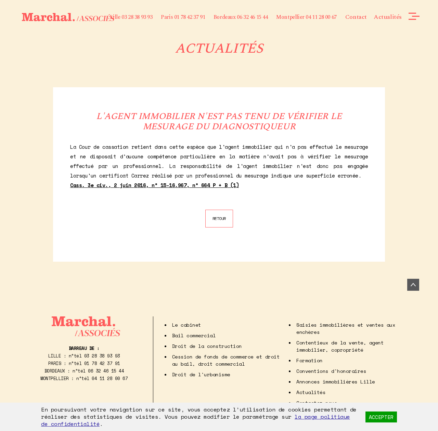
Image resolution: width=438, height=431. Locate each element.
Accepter (381, 417)
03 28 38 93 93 (102, 355)
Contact (356, 17)
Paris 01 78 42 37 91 (183, 17)
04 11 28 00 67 (110, 378)
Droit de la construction (207, 346)
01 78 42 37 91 (102, 363)
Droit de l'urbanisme (201, 374)
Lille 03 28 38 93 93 (131, 17)
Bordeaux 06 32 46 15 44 (241, 17)
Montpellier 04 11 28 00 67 (306, 17)
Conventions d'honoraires (331, 371)
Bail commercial (194, 335)
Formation (309, 360)
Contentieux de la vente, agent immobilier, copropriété (340, 346)
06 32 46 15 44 (106, 370)
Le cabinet (186, 324)
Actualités (388, 17)
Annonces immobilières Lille (335, 381)
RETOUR (219, 218)
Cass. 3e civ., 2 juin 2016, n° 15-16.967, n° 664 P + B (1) (154, 185)
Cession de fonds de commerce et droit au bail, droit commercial (226, 360)
